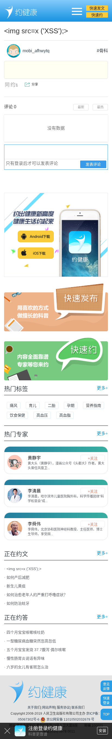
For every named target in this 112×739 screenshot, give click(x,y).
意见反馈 (106, 686)
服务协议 (63, 707)
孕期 (70, 405)
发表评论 (93, 164)
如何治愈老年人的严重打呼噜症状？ (37, 595)
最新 (81, 107)
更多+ (102, 388)
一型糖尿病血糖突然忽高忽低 (31, 641)
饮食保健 (17, 415)
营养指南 (93, 405)
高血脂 (65, 415)
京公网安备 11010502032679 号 (70, 719)
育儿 (32, 405)
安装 (102, 730)
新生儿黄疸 (16, 586)
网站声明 (48, 707)
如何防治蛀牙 (18, 603)
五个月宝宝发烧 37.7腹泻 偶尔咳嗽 (36, 650)
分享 (35, 84)
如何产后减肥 (18, 577)
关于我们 (34, 707)
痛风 (13, 405)
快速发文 (97, 8)
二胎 (51, 405)
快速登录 (106, 700)
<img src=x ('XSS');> (24, 569)
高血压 (42, 415)
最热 (100, 107)
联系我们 (78, 707)
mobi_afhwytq (34, 50)
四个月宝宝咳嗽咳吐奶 (26, 632)
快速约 (97, 15)
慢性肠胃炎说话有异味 (26, 658)
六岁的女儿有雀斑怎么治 (27, 667)
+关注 (93, 458)
